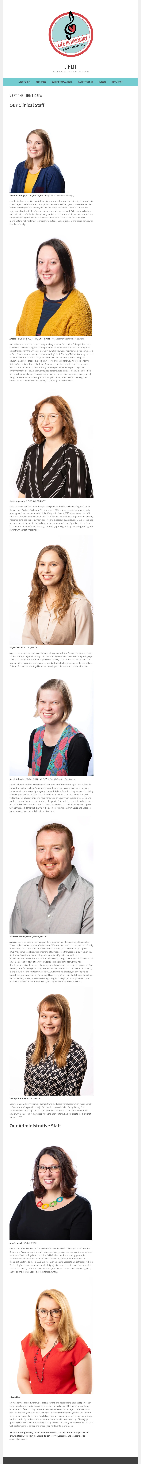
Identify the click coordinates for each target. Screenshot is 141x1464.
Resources (41, 82)
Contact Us (117, 82)
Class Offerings (85, 82)
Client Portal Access (62, 82)
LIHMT (70, 66)
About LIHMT (24, 82)
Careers (102, 82)
